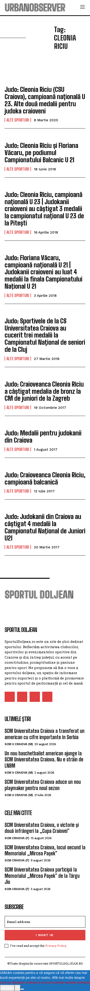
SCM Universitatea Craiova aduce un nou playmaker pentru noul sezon (43, 785)
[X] (22, 989)
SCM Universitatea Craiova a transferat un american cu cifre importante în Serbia (44, 734)
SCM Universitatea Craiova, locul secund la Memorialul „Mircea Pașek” (45, 850)
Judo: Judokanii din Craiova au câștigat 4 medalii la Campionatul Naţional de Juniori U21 (45, 527)
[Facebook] (10, 697)
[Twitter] (35, 697)
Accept (7, 988)
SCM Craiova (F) (17, 838)
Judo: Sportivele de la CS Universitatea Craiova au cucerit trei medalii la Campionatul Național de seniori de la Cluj (45, 335)
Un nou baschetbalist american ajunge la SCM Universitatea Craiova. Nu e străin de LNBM (44, 759)
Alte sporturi (17, 120)
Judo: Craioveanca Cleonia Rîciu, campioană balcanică (45, 478)
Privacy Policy (55, 946)
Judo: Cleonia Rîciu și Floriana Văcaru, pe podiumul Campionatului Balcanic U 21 (41, 152)
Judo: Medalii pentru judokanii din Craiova (43, 436)
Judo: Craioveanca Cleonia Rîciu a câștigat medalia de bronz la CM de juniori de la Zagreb (44, 391)
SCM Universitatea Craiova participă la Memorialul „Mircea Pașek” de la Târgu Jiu (42, 875)
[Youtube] (47, 697)
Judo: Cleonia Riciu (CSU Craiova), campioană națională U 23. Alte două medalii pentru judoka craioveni (45, 100)
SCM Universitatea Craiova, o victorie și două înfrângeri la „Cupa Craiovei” (42, 828)
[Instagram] (22, 697)
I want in (44, 935)
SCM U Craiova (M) (19, 744)
